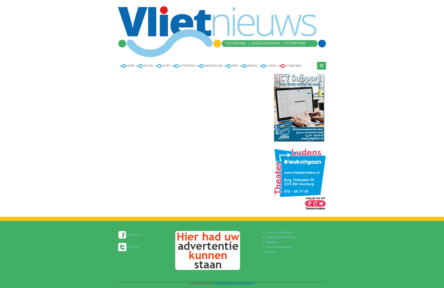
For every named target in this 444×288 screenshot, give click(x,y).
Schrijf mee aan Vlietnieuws (281, 237)
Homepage (272, 241)
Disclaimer (271, 251)
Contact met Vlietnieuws (279, 232)
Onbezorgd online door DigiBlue (234, 283)
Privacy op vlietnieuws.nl (279, 246)
